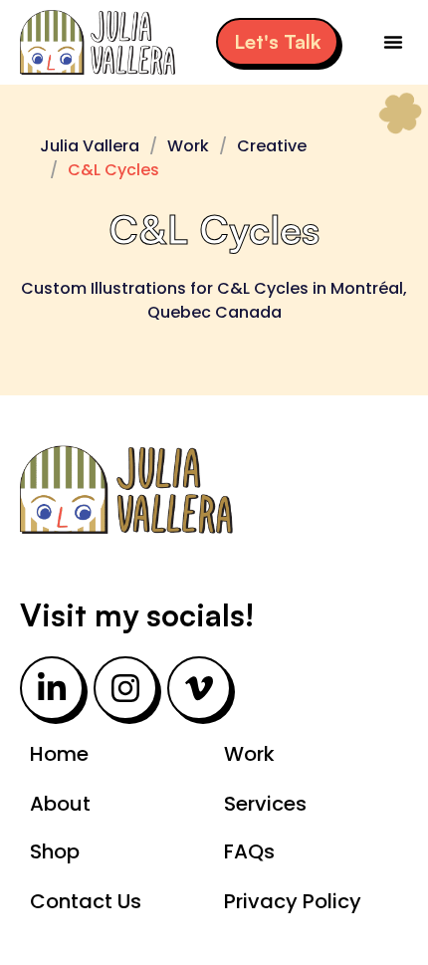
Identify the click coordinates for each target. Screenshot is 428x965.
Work (188, 145)
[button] (393, 42)
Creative (272, 145)
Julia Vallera (89, 145)
